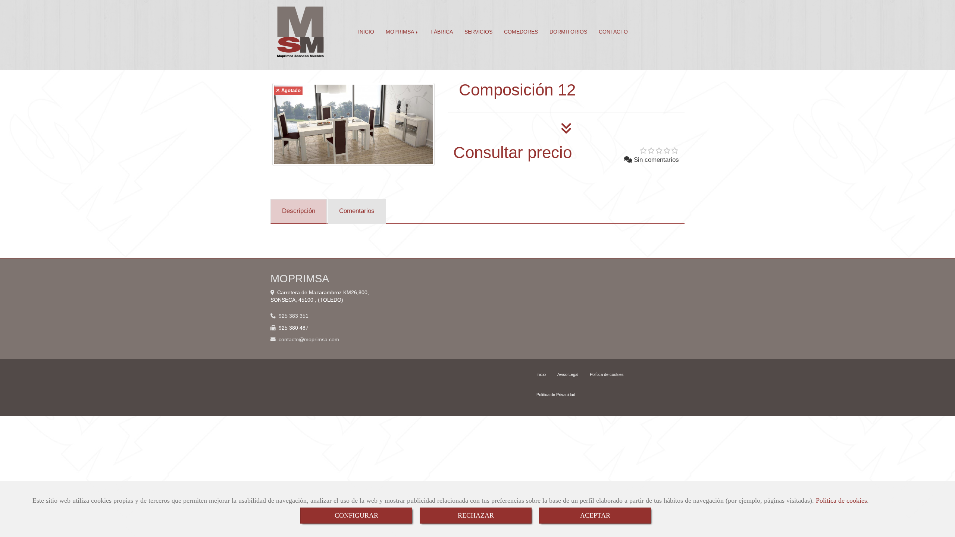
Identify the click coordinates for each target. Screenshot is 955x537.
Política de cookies (841, 500)
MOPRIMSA (400, 32)
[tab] (298, 211)
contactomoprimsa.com (309, 339)
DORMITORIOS (568, 32)
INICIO (366, 32)
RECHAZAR (476, 515)
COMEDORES (521, 32)
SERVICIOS (478, 32)
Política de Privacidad (555, 394)
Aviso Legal (567, 374)
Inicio (541, 374)
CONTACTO (613, 32)
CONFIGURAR (356, 515)
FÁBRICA (441, 32)
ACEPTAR (595, 515)
